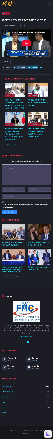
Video (7, 14)
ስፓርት (4, 402)
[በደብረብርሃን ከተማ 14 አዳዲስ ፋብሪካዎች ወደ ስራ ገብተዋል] (38, 90)
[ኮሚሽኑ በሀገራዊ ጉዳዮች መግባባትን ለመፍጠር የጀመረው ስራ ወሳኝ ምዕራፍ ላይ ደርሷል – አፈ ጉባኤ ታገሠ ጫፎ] (15, 119)
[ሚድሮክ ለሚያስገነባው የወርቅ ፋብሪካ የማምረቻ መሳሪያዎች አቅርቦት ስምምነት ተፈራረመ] (13, 257)
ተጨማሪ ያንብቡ (26, 336)
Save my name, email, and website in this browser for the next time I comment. (25, 205)
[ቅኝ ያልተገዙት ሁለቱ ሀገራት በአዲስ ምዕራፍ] (39, 257)
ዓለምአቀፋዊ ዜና (7, 392)
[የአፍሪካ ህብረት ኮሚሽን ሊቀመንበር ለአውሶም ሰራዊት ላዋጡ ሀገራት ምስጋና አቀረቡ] (38, 119)
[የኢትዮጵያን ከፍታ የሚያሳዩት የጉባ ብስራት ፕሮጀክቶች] (13, 232)
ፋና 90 (4, 413)
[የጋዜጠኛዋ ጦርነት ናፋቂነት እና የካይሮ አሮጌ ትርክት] (39, 232)
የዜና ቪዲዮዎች (10, 96)
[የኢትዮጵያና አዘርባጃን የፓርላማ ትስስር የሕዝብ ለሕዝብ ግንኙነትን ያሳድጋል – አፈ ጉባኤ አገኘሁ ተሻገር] (15, 90)
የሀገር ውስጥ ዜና (7, 386)
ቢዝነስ (4, 407)
